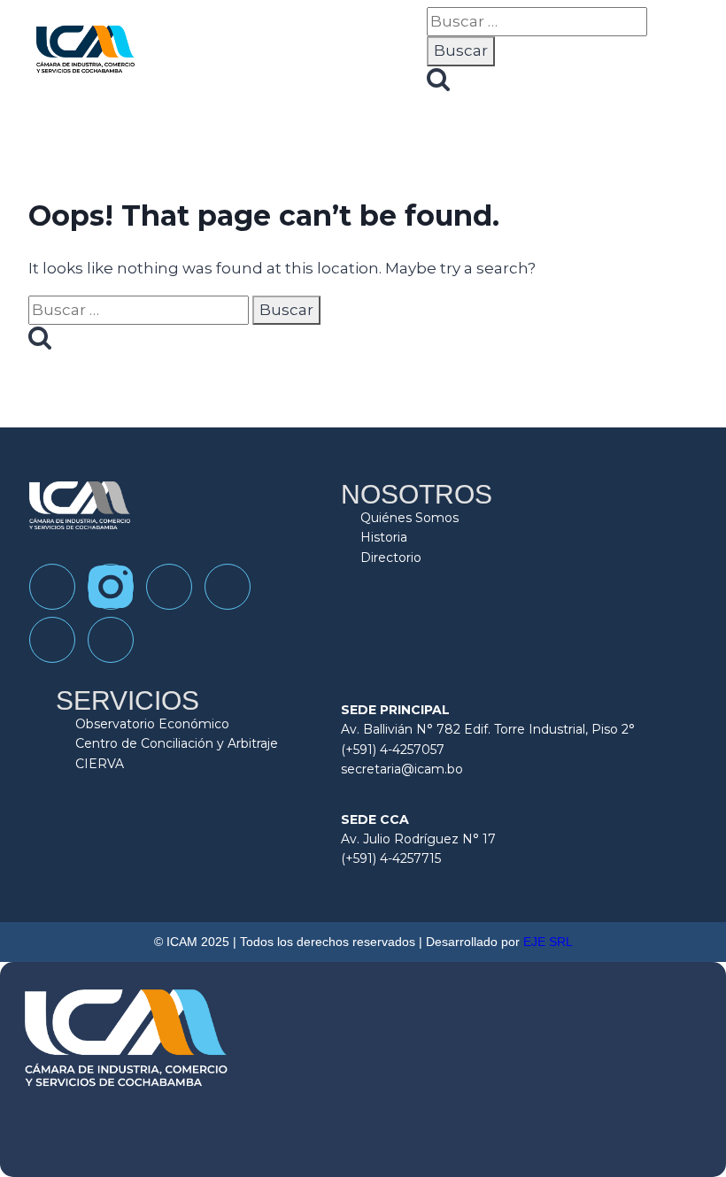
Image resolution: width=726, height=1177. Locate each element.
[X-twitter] (111, 640)
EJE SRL (548, 942)
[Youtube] (228, 587)
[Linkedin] (52, 640)
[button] (412, 53)
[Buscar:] (537, 21)
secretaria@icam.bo (402, 769)
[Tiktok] (169, 587)
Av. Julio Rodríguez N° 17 (418, 839)
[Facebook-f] (52, 587)
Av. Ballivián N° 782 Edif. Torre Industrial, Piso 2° (488, 729)
